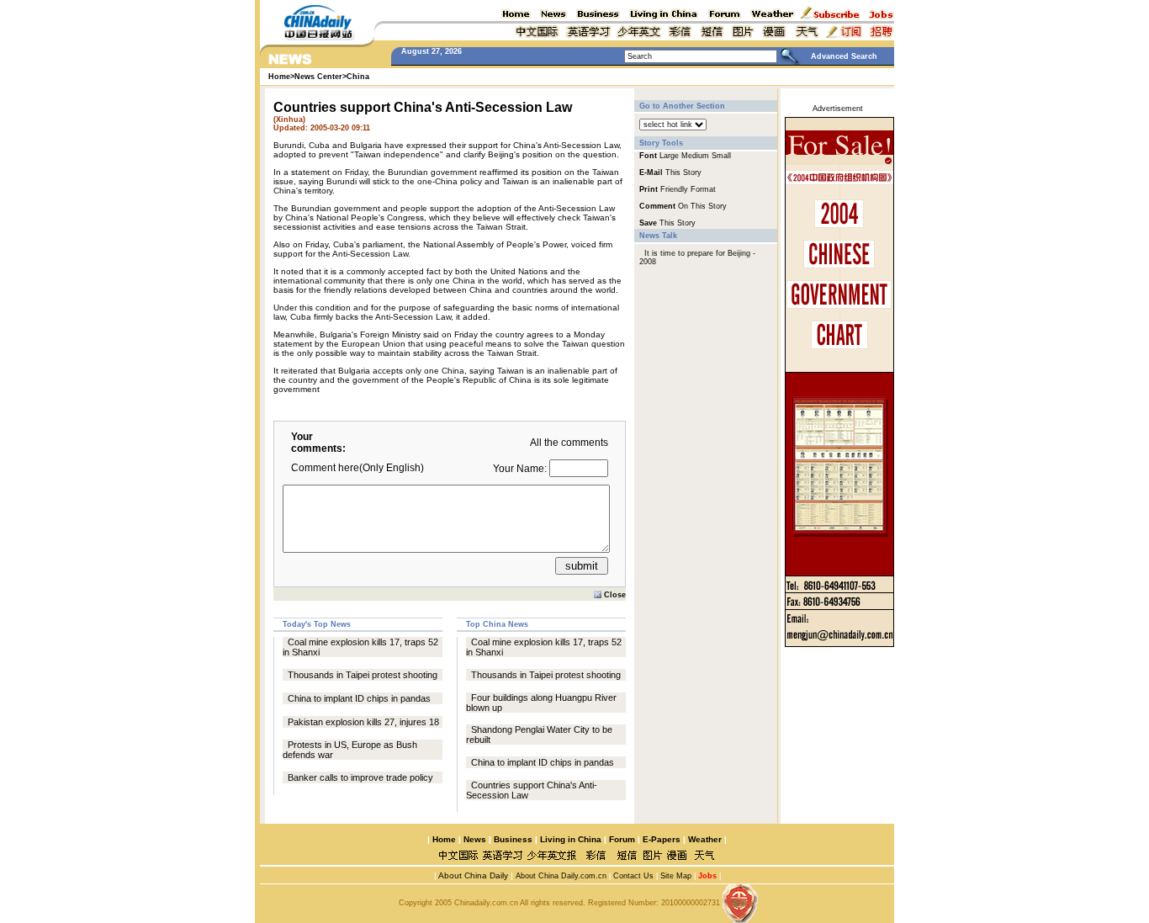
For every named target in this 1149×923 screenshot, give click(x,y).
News (474, 839)
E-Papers (661, 839)
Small (721, 155)
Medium (695, 155)
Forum (622, 839)
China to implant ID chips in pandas (359, 698)
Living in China (570, 839)
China (358, 76)
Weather (704, 839)
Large (669, 155)
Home (444, 839)
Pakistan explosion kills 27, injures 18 (363, 722)
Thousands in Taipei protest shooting (362, 675)
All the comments (569, 442)
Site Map (675, 876)
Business (513, 839)
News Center (318, 76)
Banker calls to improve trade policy (360, 777)
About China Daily (472, 875)
